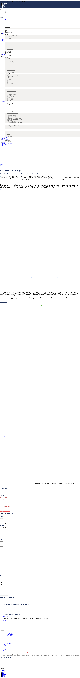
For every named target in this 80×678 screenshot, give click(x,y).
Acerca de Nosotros (5, 139)
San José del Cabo (8, 51)
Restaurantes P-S (10, 48)
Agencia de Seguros (10, 60)
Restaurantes (4, 40)
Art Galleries (9, 633)
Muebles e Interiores (8, 105)
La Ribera (8, 134)
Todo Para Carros (10, 98)
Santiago (8, 133)
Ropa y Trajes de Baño (8, 106)
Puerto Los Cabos (8, 52)
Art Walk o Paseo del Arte (11, 127)
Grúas (8, 82)
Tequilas (6, 107)
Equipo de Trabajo (8, 141)
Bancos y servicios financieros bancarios (13, 64)
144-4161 (2, 499)
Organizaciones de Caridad (11, 91)
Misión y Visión (7, 140)
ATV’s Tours (7, 22)
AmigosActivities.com (5, 511)
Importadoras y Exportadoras (12, 86)
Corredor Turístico (8, 50)
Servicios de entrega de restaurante (13, 75)
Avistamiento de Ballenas (9, 32)
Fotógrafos (9, 79)
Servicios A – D (7, 57)
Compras (3, 101)
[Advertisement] (40, 155)
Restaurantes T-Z (10, 49)
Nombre (2, 580)
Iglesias (8, 85)
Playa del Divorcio (10, 36)
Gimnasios (8, 81)
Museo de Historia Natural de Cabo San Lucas (14, 118)
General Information (7, 643)
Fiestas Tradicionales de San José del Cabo (14, 125)
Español (3, 7)
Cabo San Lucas (7, 34)
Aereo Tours (7, 21)
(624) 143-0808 (3, 497)
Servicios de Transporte (11, 96)
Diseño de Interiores (10, 72)
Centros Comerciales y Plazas (9, 103)
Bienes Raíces (4, 54)
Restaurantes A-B (10, 42)
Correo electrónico (5, 582)
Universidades (9, 100)
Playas (3, 33)
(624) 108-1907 (3, 501)
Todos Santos (7, 53)
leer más (4, 610)
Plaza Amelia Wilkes (10, 117)
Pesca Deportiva (7, 27)
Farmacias (8, 78)
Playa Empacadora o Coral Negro (12, 35)
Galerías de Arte (5, 138)
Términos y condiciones (7, 650)
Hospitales (8, 84)
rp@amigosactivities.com (6, 506)
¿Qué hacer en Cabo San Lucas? (12, 113)
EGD (8, 74)
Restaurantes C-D (10, 43)
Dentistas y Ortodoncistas (11, 71)
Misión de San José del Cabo (12, 128)
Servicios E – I (7, 73)
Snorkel (6, 31)
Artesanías (6, 102)
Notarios (8, 90)
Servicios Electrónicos (10, 93)
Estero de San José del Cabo (11, 126)
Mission (5, 644)
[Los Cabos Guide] (1, 9)
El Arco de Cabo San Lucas (11, 115)
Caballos (6, 30)
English (3, 6)
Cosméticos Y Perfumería (9, 104)
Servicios (3, 56)
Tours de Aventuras (8, 20)
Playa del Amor (9, 37)
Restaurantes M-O (10, 47)
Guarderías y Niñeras (10, 83)
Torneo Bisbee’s (9, 28)
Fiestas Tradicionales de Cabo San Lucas (13, 114)
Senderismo (7, 29)
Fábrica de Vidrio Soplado (11, 121)
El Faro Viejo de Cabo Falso (11, 116)
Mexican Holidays (10, 635)
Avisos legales (5, 649)
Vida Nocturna (4, 137)
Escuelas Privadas (10, 76)
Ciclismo (6, 26)
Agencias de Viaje (10, 61)
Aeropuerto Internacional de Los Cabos (13, 59)
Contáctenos (4, 3)
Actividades (4, 19)
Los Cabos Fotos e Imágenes (9, 111)
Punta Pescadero (9, 136)
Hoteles (3, 39)
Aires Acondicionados (10, 62)
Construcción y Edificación (11, 69)
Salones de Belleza (10, 92)
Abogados (8, 58)
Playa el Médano (10, 38)
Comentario (3, 593)
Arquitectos (9, 63)
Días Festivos (4, 144)
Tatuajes (8, 97)
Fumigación (9, 80)
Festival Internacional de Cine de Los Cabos (14, 119)
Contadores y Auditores (11, 70)
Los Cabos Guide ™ (24, 652)
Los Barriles (9, 135)
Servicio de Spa (9, 95)
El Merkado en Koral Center (7, 143)
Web (1, 584)
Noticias (3, 4)
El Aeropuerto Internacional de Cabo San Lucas (15, 122)
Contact (5, 645)
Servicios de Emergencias (11, 94)
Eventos (3, 5)
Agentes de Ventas (8, 55)
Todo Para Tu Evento (10, 99)
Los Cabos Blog (10, 634)
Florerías (8, 77)
